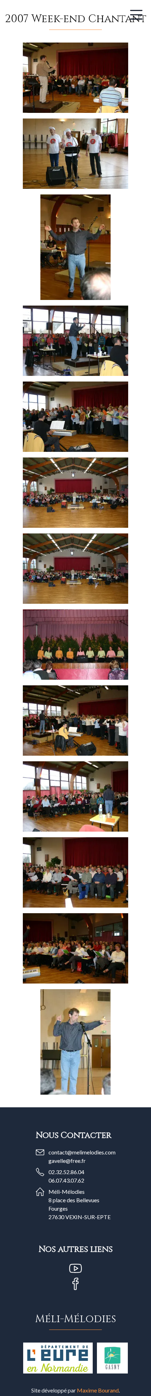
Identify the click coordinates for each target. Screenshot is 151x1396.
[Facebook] (75, 1283)
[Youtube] (75, 1268)
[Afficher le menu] (136, 14)
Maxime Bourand (98, 1390)
